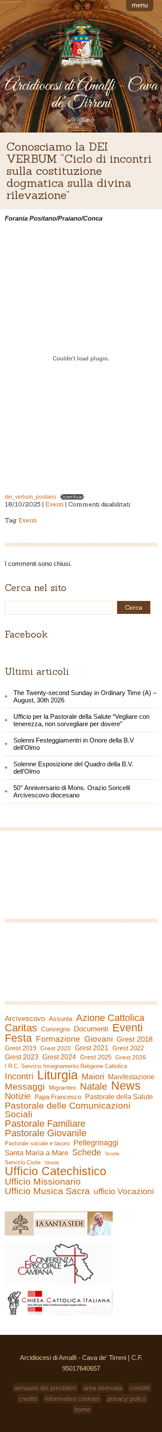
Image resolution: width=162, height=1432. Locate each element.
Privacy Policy (126, 1398)
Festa (18, 1038)
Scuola (112, 1153)
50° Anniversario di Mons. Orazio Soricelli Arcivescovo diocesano (71, 791)
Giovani (98, 1039)
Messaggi (25, 1086)
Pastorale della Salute (119, 1096)
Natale (93, 1086)
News (126, 1085)
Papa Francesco (58, 1096)
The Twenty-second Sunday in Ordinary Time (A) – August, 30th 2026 (84, 696)
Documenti (91, 1028)
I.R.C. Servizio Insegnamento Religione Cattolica (66, 1066)
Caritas (21, 1028)
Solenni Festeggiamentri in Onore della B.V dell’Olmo (73, 744)
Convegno (55, 1029)
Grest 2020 (55, 1048)
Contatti (140, 1387)
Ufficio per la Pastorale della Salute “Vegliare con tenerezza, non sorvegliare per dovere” (81, 720)
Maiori (93, 1076)
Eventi (54, 504)
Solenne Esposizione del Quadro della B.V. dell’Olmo (73, 767)
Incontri (19, 1076)
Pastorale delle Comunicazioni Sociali (67, 1110)
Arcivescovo (25, 1019)
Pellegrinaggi (95, 1142)
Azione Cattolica (110, 1018)
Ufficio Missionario (43, 1181)
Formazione (58, 1039)
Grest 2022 (128, 1048)
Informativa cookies (72, 1398)
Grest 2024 (59, 1057)
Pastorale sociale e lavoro (37, 1143)
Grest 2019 (20, 1048)
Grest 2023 (21, 1057)
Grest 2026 (130, 1057)
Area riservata (102, 1387)
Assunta (60, 1018)
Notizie (18, 1096)
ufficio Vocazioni (124, 1191)
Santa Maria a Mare (36, 1153)
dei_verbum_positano (30, 497)
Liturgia (57, 1075)
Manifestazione (131, 1077)
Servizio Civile (23, 1162)
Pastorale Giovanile (45, 1133)
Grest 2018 (134, 1039)
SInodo (51, 1162)
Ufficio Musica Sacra (47, 1191)
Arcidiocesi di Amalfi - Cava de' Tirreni (81, 94)
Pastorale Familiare (45, 1123)
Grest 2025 (95, 1057)
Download (72, 496)
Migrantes (62, 1087)
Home (82, 1409)
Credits (28, 1398)
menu (140, 5)
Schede (86, 1152)
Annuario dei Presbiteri (45, 1387)
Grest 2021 (91, 1048)
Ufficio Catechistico (55, 1171)
